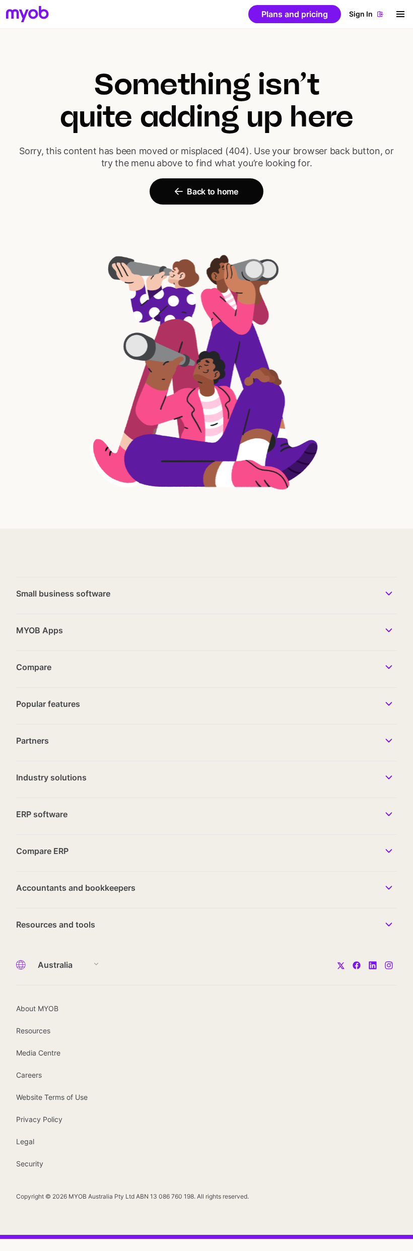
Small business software (63, 593)
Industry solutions (51, 777)
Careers (29, 1075)
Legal (25, 1141)
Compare (33, 667)
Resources (33, 1030)
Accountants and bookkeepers (75, 888)
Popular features (48, 704)
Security (29, 1163)
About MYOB (37, 1008)
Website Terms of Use (52, 1097)
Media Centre (38, 1052)
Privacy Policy (39, 1119)
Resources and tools (55, 924)
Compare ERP (42, 851)
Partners (32, 741)
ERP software (41, 814)
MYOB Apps (39, 630)
